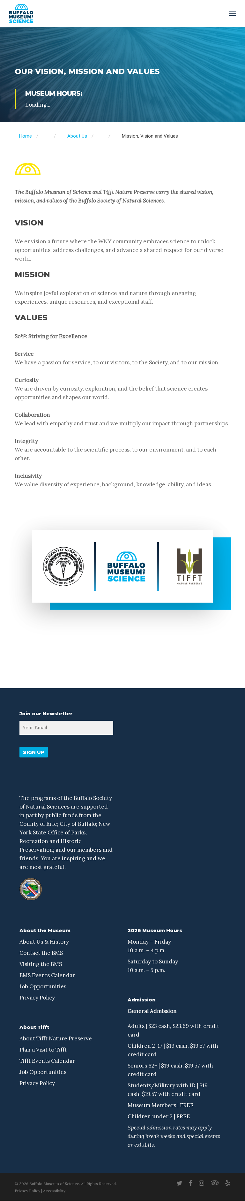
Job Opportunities (42, 986)
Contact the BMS (41, 952)
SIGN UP (33, 752)
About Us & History (44, 941)
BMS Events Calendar (47, 975)
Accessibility (54, 1190)
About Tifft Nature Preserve (55, 1038)
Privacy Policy (37, 997)
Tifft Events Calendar (47, 1060)
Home (26, 136)
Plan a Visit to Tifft (43, 1049)
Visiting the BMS (40, 964)
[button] (232, 13)
